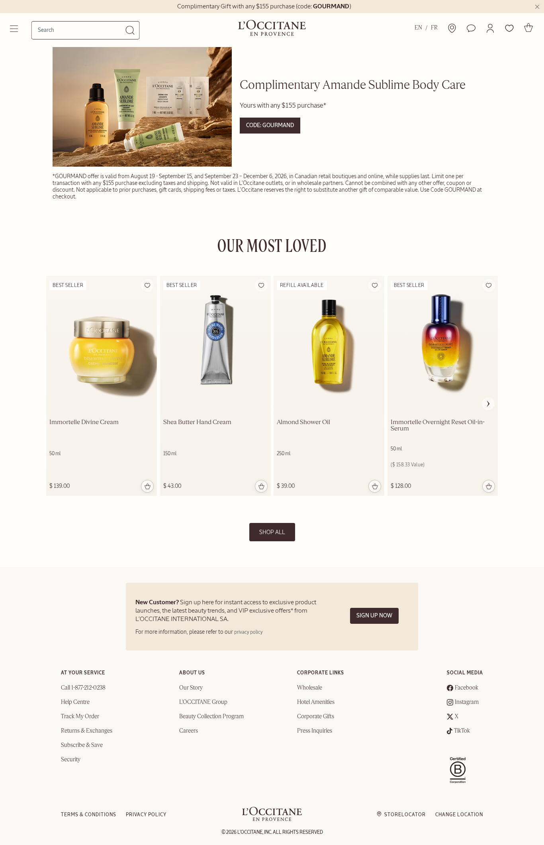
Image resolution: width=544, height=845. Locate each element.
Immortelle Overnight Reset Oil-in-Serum (438, 425)
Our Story (191, 688)
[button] (490, 28)
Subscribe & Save (82, 745)
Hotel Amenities (316, 702)
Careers (188, 731)
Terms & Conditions (88, 814)
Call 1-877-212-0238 (83, 688)
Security (70, 759)
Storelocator (405, 814)
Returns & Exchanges (86, 731)
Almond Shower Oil (303, 422)
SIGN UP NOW (374, 615)
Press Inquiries (314, 731)
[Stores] (452, 28)
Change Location (459, 814)
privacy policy (248, 632)
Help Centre (75, 702)
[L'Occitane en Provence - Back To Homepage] (272, 819)
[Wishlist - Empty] (509, 28)
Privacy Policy (146, 814)
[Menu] (15, 29)
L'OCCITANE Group (203, 702)
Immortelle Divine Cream (84, 422)
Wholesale (309, 688)
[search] (81, 30)
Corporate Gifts (315, 716)
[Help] (471, 28)
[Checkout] (528, 27)
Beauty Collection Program (211, 716)
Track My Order (80, 716)
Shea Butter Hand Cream (197, 422)
